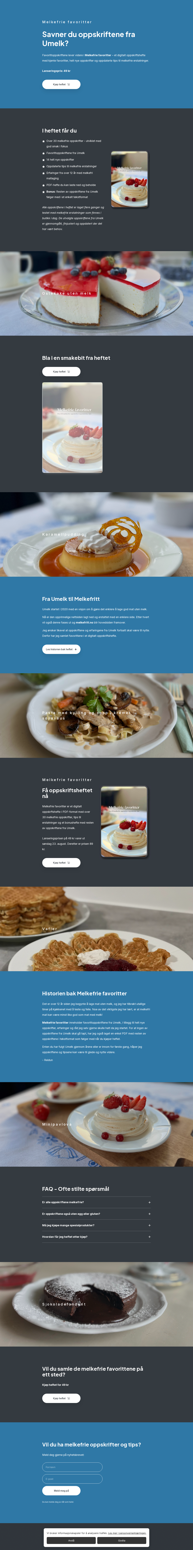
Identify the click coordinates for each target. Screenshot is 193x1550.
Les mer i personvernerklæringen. (127, 1533)
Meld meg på (61, 1490)
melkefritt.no (84, 622)
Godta (121, 1540)
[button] (61, 84)
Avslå (71, 1540)
